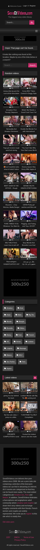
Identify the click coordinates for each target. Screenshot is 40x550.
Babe (19, 315)
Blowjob (21, 321)
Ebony (9, 335)
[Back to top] (33, 543)
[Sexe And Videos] (20, 13)
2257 (8, 537)
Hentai (18, 341)
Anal (21, 308)
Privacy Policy (20, 540)
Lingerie (9, 348)
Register (33, 6)
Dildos (22, 328)
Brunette (10, 328)
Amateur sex (19, 495)
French (31, 335)
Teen (23, 362)
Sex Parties (11, 362)
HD (8, 341)
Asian (9, 315)
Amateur (10, 308)
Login (25, 6)
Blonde (9, 321)
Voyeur (9, 368)
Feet (20, 335)
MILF (21, 355)
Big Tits (31, 315)
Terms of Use (29, 537)
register (29, 514)
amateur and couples (25, 503)
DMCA (17, 537)
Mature (9, 355)
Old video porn (8, 522)
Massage (23, 348)
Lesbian (30, 341)
